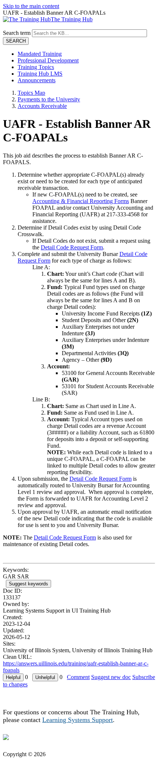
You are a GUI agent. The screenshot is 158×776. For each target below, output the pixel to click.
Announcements (36, 80)
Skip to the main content (31, 6)
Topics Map (31, 93)
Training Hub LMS (40, 74)
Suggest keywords (28, 583)
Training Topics (36, 67)
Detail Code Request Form (72, 247)
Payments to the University (49, 99)
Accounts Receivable (42, 106)
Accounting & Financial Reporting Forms (80, 201)
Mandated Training (40, 54)
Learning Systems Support (77, 719)
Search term (16, 33)
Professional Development (48, 60)
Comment (78, 677)
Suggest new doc (111, 677)
